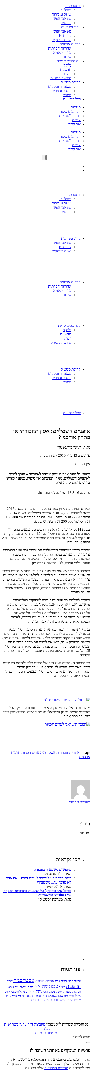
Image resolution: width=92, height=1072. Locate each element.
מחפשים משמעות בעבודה (52, 870)
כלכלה (37, 987)
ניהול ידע (65, 10)
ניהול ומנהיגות (71, 27)
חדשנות (65, 69)
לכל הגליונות (72, 99)
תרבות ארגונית (70, 44)
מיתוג (16, 986)
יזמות (67, 74)
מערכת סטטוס (79, 802)
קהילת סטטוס (71, 82)
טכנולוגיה (50, 986)
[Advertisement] (45, 930)
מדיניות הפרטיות (56, 1068)
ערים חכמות (30, 753)
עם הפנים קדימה (69, 61)
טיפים (67, 95)
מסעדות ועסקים (59, 86)
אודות (76, 120)
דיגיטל (10, 981)
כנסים (30, 987)
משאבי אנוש (62, 19)
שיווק (77, 1000)
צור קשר (74, 124)
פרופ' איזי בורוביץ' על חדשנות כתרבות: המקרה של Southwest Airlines (37, 893)
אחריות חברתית (59, 48)
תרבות (63, 1000)
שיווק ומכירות (61, 14)
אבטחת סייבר (61, 981)
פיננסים (66, 23)
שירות (67, 57)
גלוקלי (67, 65)
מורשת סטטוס (60, 78)
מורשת (23, 986)
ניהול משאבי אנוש (15, 991)
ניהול (39, 991)
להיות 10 (65, 35)
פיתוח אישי (18, 995)
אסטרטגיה (73, 6)
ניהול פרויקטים (72, 995)
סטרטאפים (55, 995)
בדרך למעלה (62, 52)
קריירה (7, 995)
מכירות (7, 987)
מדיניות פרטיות (46, 1033)
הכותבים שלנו (71, 111)
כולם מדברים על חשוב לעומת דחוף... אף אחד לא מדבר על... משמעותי (38, 880)
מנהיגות (76, 991)
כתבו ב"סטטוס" (69, 116)
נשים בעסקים (61, 40)
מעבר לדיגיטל (63, 991)
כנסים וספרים (61, 91)
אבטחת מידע (74, 981)
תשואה (33, 1000)
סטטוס (76, 107)
